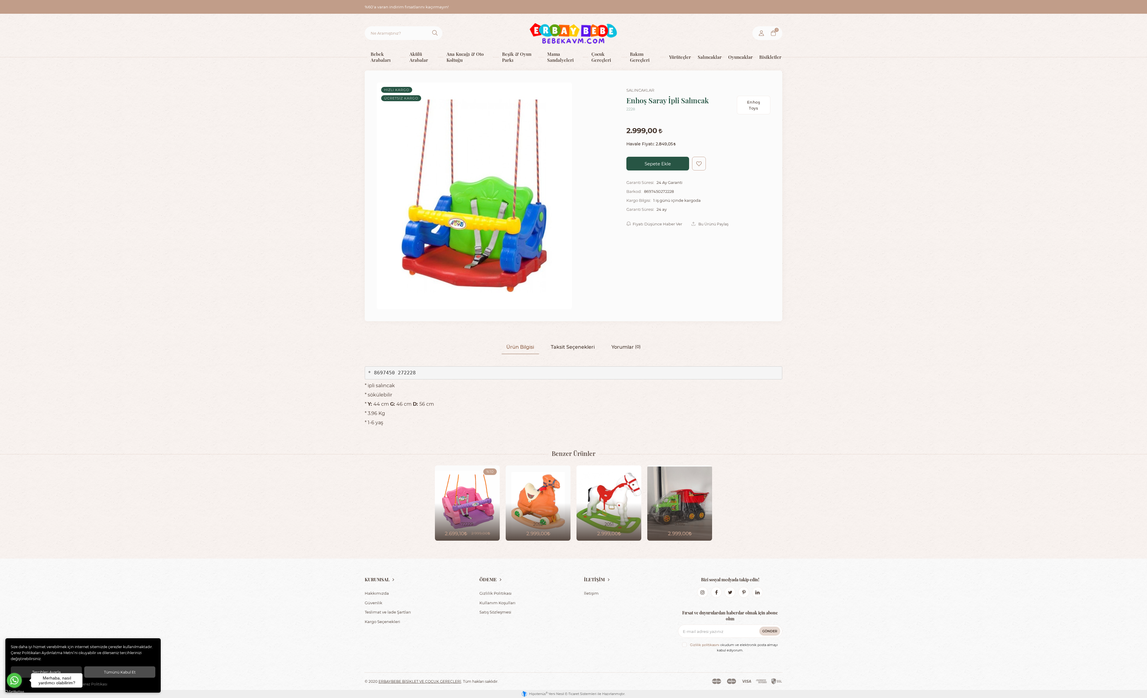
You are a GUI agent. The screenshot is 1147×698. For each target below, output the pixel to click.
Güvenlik (373, 602)
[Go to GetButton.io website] (14, 692)
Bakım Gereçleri (640, 57)
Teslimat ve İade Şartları (388, 611)
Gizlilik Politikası (495, 593)
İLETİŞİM (594, 579)
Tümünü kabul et (120, 672)
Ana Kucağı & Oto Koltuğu (465, 57)
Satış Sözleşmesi (495, 611)
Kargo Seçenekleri (382, 621)
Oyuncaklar (739, 57)
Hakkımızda (377, 593)
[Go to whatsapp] (14, 680)
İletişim (591, 593)
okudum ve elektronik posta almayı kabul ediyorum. (734, 647)
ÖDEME (488, 579)
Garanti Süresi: (640, 182)
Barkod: (634, 191)
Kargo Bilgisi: (638, 200)
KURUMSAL (377, 579)
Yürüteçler (679, 57)
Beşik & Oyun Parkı (516, 57)
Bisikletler (769, 57)
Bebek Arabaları (381, 57)
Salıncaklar (708, 57)
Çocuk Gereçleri (601, 57)
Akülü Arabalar (419, 57)
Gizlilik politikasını (704, 645)
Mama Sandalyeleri (560, 57)
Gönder (769, 631)
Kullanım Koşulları (497, 602)
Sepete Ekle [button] (658, 164)
